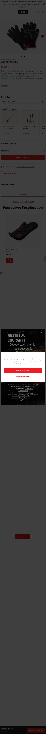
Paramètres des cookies (23, 376)
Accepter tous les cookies (23, 370)
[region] (23, 367)
